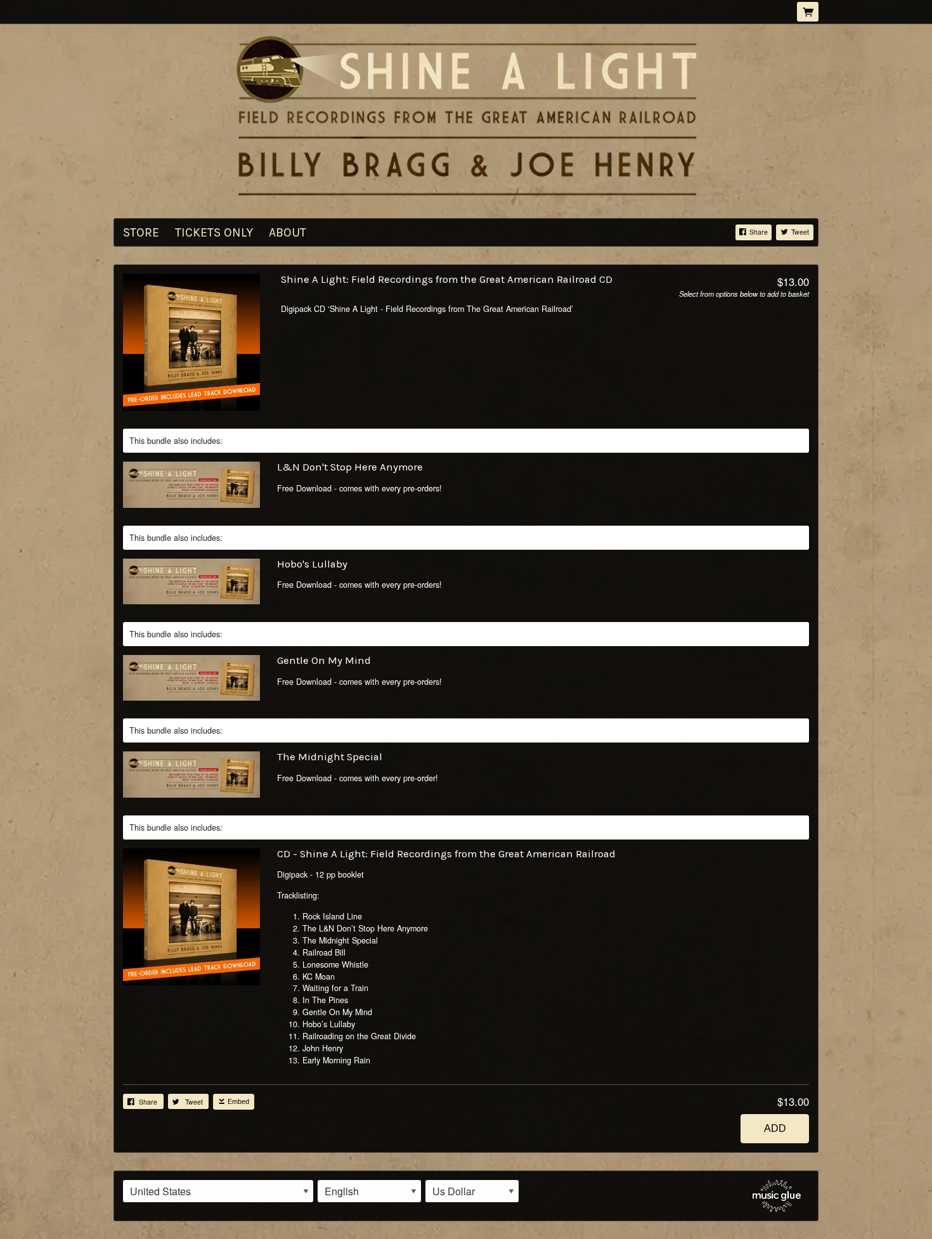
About (287, 232)
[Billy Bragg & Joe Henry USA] (466, 115)
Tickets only (214, 232)
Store (141, 232)
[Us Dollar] (472, 1191)
